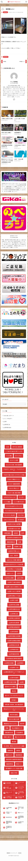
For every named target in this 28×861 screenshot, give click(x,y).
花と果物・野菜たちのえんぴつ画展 (14, 746)
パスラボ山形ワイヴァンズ (14, 506)
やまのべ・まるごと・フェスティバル (14, 469)
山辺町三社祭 (14, 600)
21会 (7, 447)
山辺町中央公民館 (14, 605)
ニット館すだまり (19, 502)
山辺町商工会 (6, 424)
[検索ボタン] (2, 2)
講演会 (18, 750)
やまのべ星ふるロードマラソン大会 (14, 475)
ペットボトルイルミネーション (14, 511)
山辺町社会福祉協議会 (14, 640)
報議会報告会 (11, 542)
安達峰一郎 (17, 546)
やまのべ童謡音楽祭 (14, 484)
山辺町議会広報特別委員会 (14, 658)
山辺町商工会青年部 (14, 618)
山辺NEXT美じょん (14, 551)
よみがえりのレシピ (9, 497)
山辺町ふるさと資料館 (14, 591)
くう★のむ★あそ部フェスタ (14, 451)
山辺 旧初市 (14, 555)
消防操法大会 (9, 732)
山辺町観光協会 (7, 427)
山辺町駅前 (20, 663)
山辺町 (5, 421)
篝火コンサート (19, 737)
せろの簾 (8, 456)
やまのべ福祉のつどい (14, 479)
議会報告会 (19, 755)
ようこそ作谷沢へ (7, 418)
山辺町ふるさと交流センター (14, 587)
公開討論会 (7, 533)
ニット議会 (7, 502)
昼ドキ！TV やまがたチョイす (14, 695)
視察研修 (10, 750)
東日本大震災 (14, 714)
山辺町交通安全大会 (14, 609)
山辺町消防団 (14, 631)
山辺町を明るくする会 (14, 596)
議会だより (9, 755)
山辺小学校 (20, 578)
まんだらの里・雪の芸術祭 (14, 465)
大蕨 (19, 542)
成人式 (21, 686)
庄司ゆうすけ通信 (10, 686)
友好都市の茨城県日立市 (14, 537)
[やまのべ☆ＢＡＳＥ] (14, 2)
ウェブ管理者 (14, 81)
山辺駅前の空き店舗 (10, 682)
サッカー (21, 497)
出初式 (16, 533)
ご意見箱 (19, 853)
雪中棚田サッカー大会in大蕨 (14, 768)
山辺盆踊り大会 (14, 667)
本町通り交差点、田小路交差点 (14, 704)
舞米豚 (14, 741)
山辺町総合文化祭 (14, 645)
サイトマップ (14, 853)
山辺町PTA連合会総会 (14, 582)
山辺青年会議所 (14, 678)
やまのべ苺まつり (14, 488)
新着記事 (8, 853)
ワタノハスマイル (9, 520)
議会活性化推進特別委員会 (14, 759)
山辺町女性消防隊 (14, 623)
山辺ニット (10, 573)
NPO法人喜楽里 (17, 447)
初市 (23, 533)
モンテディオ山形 (9, 515)
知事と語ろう (8, 737)
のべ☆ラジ (18, 456)
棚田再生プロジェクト (10, 723)
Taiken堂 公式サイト (8, 415)
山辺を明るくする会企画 (14, 569)
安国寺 (9, 546)
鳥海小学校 (14, 773)
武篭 (7, 728)
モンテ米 (21, 515)
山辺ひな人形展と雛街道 (14, 560)
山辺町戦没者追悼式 (14, 627)
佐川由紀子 (21, 520)
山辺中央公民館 (8, 578)
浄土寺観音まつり (17, 728)
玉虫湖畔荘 (19, 732)
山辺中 (19, 573)
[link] (14, 99)
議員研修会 (9, 764)
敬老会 (14, 691)
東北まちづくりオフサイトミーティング (14, 709)
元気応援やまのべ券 (14, 529)
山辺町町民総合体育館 (14, 636)
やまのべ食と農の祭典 (14, 493)
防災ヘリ (19, 764)
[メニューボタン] (26, 2)
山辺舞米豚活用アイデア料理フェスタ (14, 672)
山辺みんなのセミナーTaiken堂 (14, 564)
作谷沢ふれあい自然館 (14, 524)
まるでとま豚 (14, 460)
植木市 (22, 723)
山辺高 (22, 682)
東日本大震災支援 (14, 719)
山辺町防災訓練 (8, 663)
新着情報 (5, 12)
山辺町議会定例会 (14, 654)
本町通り (14, 700)
